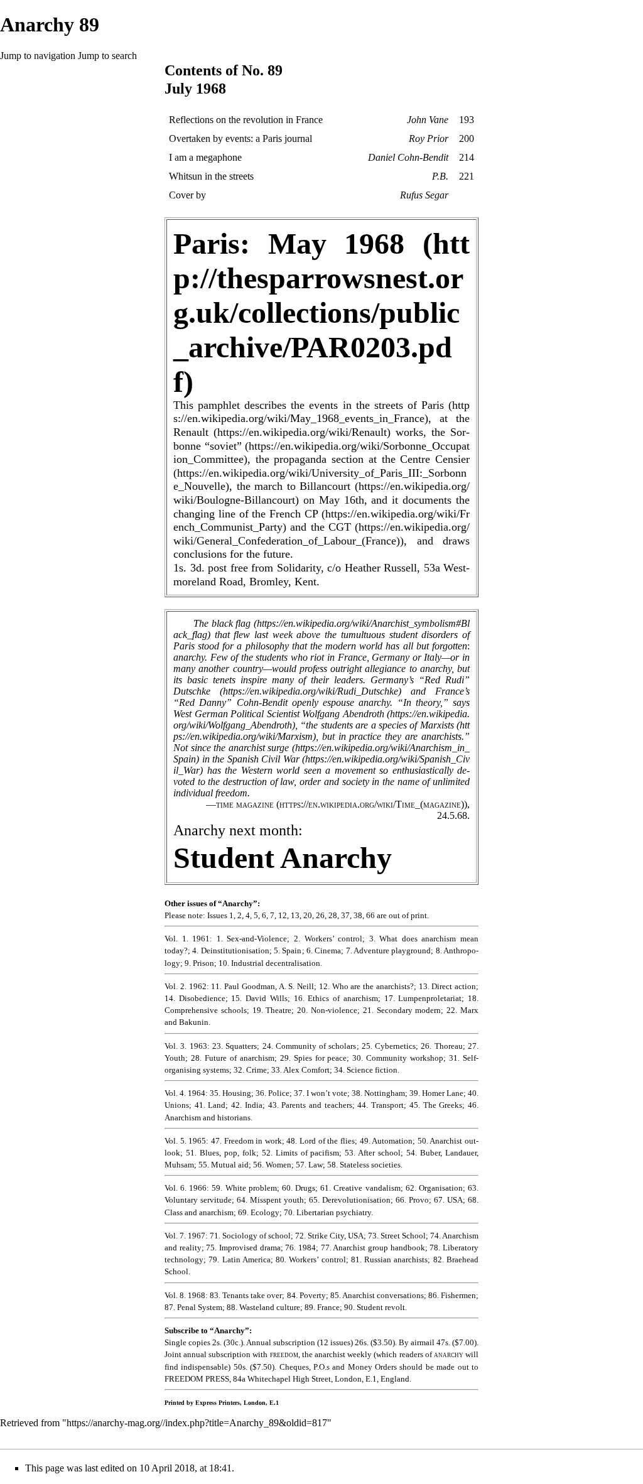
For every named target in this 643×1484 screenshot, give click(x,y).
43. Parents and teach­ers (310, 1105)
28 (332, 915)
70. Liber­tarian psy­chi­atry (327, 1212)
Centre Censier (435, 459)
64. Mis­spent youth (270, 1200)
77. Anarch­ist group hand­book (373, 1247)
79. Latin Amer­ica (239, 1259)
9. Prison (199, 963)
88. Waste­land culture (263, 1307)
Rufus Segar (424, 195)
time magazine (245, 804)
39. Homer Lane (436, 1093)
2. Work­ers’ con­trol (328, 938)
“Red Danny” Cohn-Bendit (230, 702)
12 (282, 915)
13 (295, 915)
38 (358, 915)
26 (320, 915)
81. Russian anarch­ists (389, 1259)
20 (307, 915)
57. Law (309, 1164)
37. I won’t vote (320, 1093)
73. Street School (397, 1235)
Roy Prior (428, 138)
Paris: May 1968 (288, 243)
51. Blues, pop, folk (221, 1152)
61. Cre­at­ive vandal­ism (360, 1188)
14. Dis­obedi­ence (195, 998)
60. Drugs (298, 1188)
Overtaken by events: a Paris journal (240, 138)
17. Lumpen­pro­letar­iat (423, 998)
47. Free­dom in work (246, 1140)
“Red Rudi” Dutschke (321, 685)
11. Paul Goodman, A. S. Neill (262, 986)
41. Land (210, 1105)
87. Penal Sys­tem (193, 1307)
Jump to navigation (37, 55)
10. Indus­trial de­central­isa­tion (269, 963)
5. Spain (287, 950)
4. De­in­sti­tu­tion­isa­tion (230, 950)
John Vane (427, 119)
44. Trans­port (380, 1105)
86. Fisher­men (452, 1295)
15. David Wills (259, 998)
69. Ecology (258, 1212)
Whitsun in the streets (211, 176)
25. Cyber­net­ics (389, 1046)
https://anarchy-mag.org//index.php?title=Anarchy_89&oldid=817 (197, 1422)
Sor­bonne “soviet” (321, 439)
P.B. (440, 176)
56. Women (272, 1164)
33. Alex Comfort (300, 1070)
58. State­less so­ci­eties (364, 1164)
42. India (246, 1105)
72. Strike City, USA (329, 1235)
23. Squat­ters (234, 1046)
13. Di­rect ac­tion (448, 986)
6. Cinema (323, 950)
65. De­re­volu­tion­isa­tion (350, 1200)
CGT (339, 527)
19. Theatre (272, 1010)
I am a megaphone (205, 157)
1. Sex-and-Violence (252, 938)
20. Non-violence (327, 1010)
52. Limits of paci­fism (301, 1152)
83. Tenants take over (246, 1295)
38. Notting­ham (378, 1093)
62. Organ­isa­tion (434, 1188)
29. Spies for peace (313, 1058)
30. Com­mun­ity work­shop (397, 1058)
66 (370, 915)
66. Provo (412, 1200)
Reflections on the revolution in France (246, 119)
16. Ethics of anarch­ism (336, 998)
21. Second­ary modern (402, 1010)
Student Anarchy (282, 857)
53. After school (373, 1152)
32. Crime (250, 1070)
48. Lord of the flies (320, 1140)
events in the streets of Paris (376, 405)
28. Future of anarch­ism (232, 1058)
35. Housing (230, 1093)
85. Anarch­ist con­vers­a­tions (377, 1295)
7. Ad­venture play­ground (388, 950)
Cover (181, 195)
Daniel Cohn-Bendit (408, 157)
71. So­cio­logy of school (250, 1235)
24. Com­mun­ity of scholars (309, 1046)
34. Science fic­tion (365, 1070)
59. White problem (244, 1188)
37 (345, 915)
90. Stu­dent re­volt (374, 1307)
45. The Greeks (435, 1105)
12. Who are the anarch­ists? (366, 986)
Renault (190, 432)
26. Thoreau (441, 1046)
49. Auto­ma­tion (386, 1140)
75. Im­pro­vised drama (243, 1247)
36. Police (272, 1093)
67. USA (448, 1200)
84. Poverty (306, 1295)
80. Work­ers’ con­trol (311, 1259)
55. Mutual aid (223, 1164)
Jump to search (107, 55)
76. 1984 (300, 1247)
